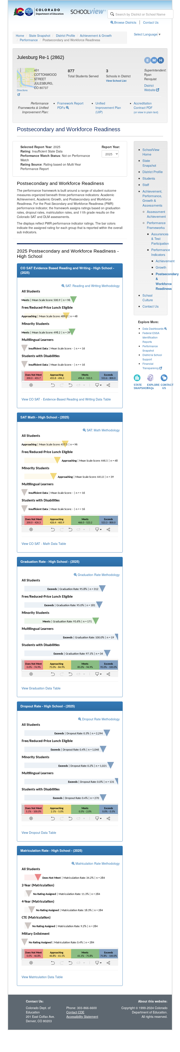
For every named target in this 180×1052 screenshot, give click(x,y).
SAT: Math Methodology (103, 430)
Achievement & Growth (96, 35)
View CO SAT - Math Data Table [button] (44, 543)
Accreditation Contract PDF (143, 105)
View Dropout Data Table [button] (39, 832)
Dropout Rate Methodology (100, 719)
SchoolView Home (150, 151)
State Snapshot (39, 35)
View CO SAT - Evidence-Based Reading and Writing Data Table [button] (66, 399)
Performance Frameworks (156, 225)
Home (20, 35)
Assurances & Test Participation (160, 239)
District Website (149, 87)
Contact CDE (75, 1012)
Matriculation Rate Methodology (97, 863)
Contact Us (150, 22)
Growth (161, 267)
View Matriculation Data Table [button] (42, 977)
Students (148, 178)
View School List (116, 81)
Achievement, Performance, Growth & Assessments (152, 198)
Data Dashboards (153, 328)
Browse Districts (125, 22)
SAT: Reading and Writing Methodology (92, 285)
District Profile (65, 35)
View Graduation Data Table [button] (41, 688)
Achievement (165, 261)
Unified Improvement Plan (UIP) (108, 107)
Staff (145, 184)
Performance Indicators (160, 252)
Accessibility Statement (82, 1016)
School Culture (147, 297)
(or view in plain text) (146, 112)
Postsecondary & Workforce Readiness (167, 281)
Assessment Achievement (156, 213)
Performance (29, 40)
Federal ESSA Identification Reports (150, 337)
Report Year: (111, 147)
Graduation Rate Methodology (98, 574)
